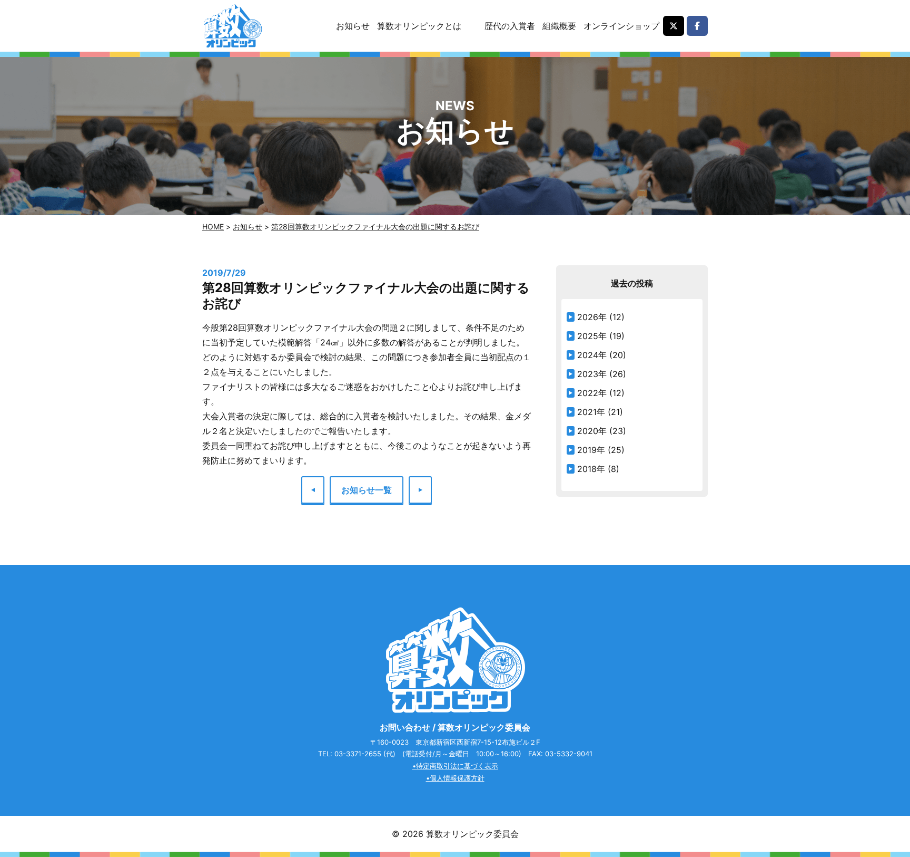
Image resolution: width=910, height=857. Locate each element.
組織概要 (559, 26)
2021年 (591, 412)
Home (213, 226)
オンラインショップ (621, 26)
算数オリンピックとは (419, 26)
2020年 (592, 431)
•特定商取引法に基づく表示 (455, 766)
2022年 (592, 393)
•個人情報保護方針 (455, 778)
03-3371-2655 (357, 753)
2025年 (592, 336)
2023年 (592, 374)
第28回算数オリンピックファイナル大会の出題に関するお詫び (375, 226)
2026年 (592, 317)
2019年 (591, 450)
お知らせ (353, 26)
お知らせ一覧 (366, 490)
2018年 (591, 469)
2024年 (592, 355)
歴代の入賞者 (509, 26)
